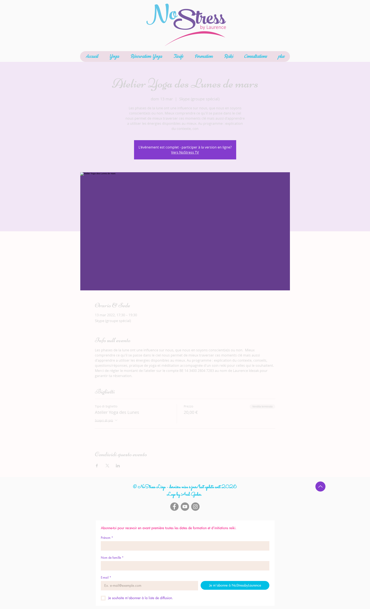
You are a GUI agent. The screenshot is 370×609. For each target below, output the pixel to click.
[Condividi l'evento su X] (107, 465)
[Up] (320, 486)
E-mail (106, 577)
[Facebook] (174, 506)
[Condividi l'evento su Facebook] (97, 465)
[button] (113, 56)
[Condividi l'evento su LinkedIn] (118, 465)
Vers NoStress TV (185, 152)
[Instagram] (195, 506)
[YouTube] (185, 506)
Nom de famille (112, 557)
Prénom (107, 537)
